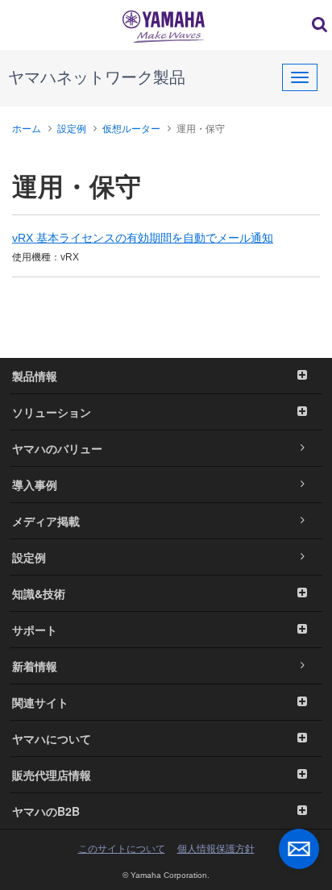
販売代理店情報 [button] (51, 775)
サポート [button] (34, 630)
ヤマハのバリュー (57, 448)
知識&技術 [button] (38, 593)
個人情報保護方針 (216, 849)
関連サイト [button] (40, 702)
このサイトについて (121, 849)
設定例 (71, 129)
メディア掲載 (46, 521)
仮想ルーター (131, 129)
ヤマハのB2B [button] (46, 811)
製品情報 (34, 376)
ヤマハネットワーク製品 (96, 77)
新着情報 (34, 666)
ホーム (26, 129)
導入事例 (34, 484)
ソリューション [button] (51, 412)
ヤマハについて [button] (51, 738)
